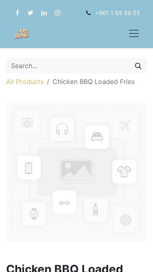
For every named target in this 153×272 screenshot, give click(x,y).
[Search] (138, 65)
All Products (25, 81)
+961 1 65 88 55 (117, 12)
